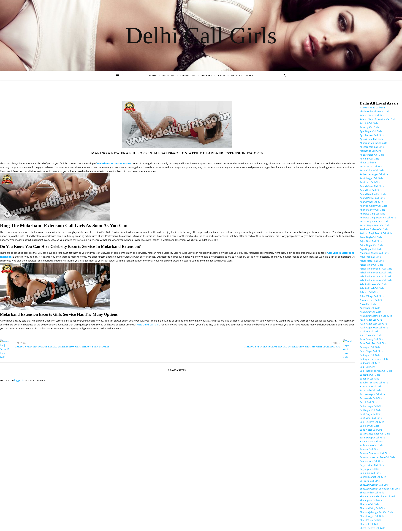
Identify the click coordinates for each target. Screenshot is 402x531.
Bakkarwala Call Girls (371, 398)
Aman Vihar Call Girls (371, 166)
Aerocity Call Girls (369, 127)
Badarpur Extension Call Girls (375, 358)
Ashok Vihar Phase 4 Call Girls (376, 280)
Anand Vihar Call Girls (371, 201)
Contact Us (188, 75)
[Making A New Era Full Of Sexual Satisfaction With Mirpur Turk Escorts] (6, 349)
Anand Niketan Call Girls (373, 193)
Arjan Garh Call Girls (371, 241)
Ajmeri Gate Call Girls (371, 138)
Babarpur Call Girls (370, 347)
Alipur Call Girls (368, 162)
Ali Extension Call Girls (372, 154)
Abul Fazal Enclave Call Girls (375, 111)
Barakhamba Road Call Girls (375, 433)
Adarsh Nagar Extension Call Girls (378, 119)
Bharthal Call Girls (369, 523)
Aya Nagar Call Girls (370, 311)
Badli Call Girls (367, 366)
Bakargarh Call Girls (370, 390)
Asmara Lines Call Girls (372, 300)
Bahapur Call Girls (369, 378)
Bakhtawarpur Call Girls (372, 394)
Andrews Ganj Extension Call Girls (378, 217)
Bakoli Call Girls (368, 402)
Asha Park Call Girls (370, 256)
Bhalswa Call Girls (369, 504)
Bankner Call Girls (369, 425)
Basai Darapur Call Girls (372, 437)
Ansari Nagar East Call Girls (374, 221)
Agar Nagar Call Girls (371, 131)
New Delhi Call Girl (148, 324)
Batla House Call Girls (371, 445)
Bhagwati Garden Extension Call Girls (380, 488)
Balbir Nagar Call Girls (371, 406)
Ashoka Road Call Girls (372, 288)
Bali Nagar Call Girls (370, 410)
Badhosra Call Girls (370, 362)
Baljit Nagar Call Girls (371, 413)
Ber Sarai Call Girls (370, 480)
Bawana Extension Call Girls (375, 453)
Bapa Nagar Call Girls (371, 429)
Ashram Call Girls (369, 292)
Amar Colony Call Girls (372, 170)
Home (152, 75)
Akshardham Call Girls (372, 146)
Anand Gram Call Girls (372, 186)
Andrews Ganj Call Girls (372, 213)
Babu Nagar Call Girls (371, 351)
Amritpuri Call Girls (370, 182)
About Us (168, 75)
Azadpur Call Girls (369, 331)
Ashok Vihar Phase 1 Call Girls (376, 268)
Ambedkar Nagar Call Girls (374, 174)
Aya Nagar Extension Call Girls (376, 315)
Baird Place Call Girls (371, 386)
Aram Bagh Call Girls (371, 237)
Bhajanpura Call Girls (371, 500)
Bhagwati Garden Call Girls (374, 484)
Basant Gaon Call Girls (372, 441)
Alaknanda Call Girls (370, 150)
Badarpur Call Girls (370, 355)
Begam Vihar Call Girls (372, 465)
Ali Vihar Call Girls (369, 158)
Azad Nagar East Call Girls (373, 323)
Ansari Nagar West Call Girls (375, 225)
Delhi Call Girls (201, 35)
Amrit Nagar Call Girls (371, 178)
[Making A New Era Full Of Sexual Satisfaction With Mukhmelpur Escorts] (349, 349)
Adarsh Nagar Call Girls (372, 115)
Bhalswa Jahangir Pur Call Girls (376, 512)
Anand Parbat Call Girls (372, 197)
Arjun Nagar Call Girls (371, 245)
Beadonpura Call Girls (371, 461)
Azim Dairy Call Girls (371, 335)
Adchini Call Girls (369, 123)
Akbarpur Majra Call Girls (373, 142)
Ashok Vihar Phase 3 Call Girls (376, 276)
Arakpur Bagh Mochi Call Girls (376, 233)
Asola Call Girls (368, 303)
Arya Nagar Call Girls (371, 248)
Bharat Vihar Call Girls (371, 520)
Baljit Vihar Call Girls (371, 417)
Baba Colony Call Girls (371, 339)
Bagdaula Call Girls (370, 374)
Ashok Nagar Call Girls (372, 260)
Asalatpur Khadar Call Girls (374, 252)
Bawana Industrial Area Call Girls (377, 457)
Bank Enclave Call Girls (372, 421)
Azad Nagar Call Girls (371, 319)
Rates (221, 75)
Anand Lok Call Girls (370, 190)
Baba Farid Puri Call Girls (373, 343)
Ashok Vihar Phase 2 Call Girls (376, 272)
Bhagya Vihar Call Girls (372, 492)
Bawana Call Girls (369, 449)
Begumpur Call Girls (370, 468)
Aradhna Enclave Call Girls (374, 229)
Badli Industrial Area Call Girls (376, 370)
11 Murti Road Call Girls (372, 107)
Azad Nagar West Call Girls (374, 327)
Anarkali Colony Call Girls (373, 205)
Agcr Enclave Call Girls (371, 135)
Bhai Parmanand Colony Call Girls (378, 496)
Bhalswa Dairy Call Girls (372, 508)
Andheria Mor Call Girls (372, 209)
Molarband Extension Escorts (114, 163)
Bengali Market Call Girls (373, 476)
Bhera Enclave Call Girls (372, 527)
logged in (19, 380)
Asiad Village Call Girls (371, 296)
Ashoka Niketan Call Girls (373, 284)
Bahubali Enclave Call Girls (374, 382)
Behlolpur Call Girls (370, 472)
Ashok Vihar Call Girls (371, 264)
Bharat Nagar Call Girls (372, 516)
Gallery (206, 75)
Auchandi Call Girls (370, 307)
